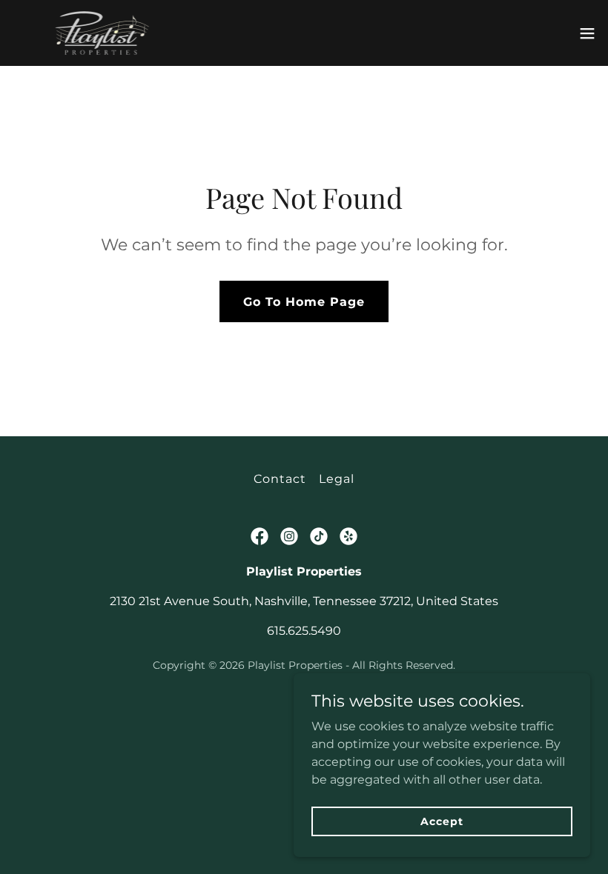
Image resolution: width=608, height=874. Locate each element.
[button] (587, 33)
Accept (441, 820)
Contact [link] (280, 479)
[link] (102, 33)
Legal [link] (336, 479)
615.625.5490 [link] (304, 631)
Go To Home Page (304, 302)
